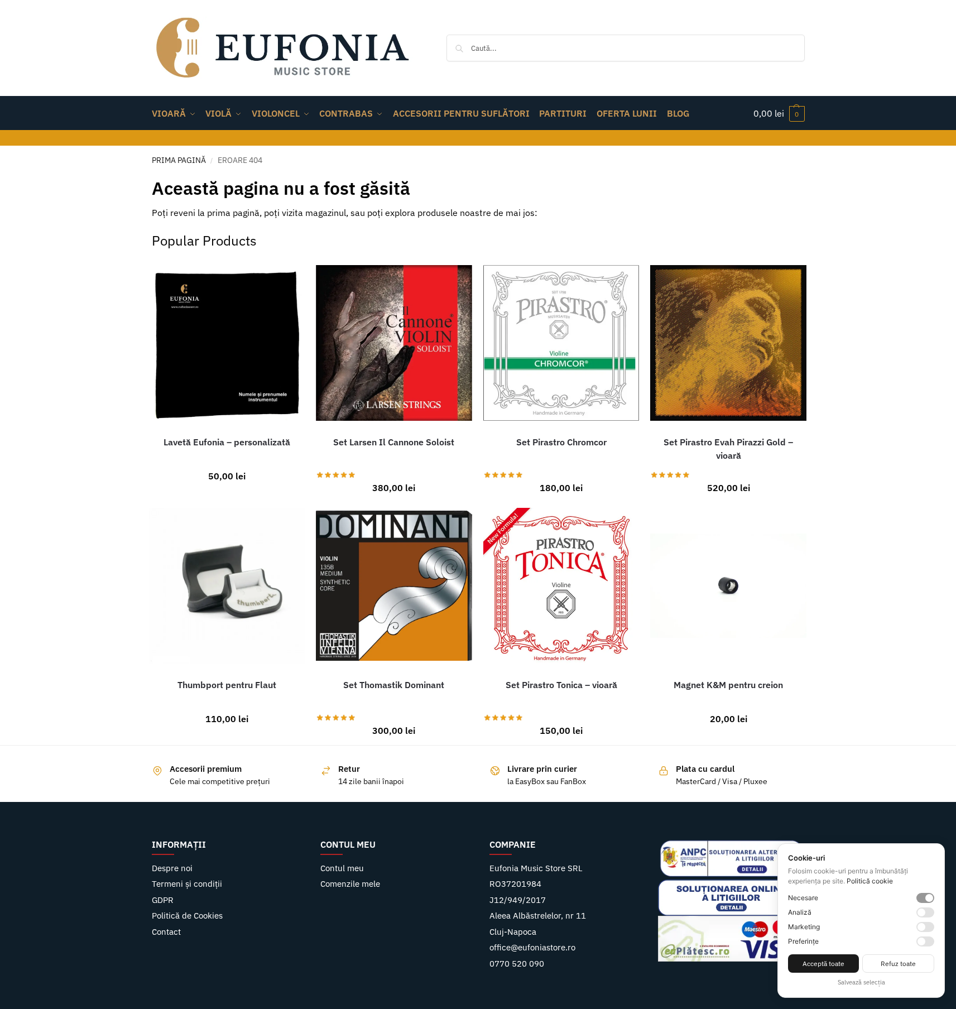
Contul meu (342, 868)
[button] (779, 113)
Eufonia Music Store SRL (536, 868)
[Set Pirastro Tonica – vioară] (561, 586)
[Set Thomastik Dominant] (394, 586)
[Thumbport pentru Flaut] (227, 586)
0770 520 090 (516, 963)
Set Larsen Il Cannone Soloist (393, 442)
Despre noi (172, 868)
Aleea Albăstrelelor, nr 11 (537, 915)
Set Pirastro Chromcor (561, 442)
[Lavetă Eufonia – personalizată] (227, 343)
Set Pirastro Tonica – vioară (561, 684)
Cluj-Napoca (512, 931)
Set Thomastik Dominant (393, 684)
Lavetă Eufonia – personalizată (227, 442)
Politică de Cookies (187, 915)
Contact (166, 931)
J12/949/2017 (517, 900)
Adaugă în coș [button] (224, 483)
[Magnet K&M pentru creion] (728, 586)
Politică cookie (870, 881)
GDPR (163, 900)
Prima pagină (179, 160)
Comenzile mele (350, 883)
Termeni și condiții (187, 883)
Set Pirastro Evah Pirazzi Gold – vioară (728, 448)
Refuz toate (898, 963)
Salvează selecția (861, 982)
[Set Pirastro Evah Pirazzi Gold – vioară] (728, 343)
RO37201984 (515, 883)
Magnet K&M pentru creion (728, 684)
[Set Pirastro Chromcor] (561, 343)
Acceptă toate (823, 963)
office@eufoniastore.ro (532, 947)
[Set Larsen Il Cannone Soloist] (394, 343)
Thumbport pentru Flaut (226, 684)
